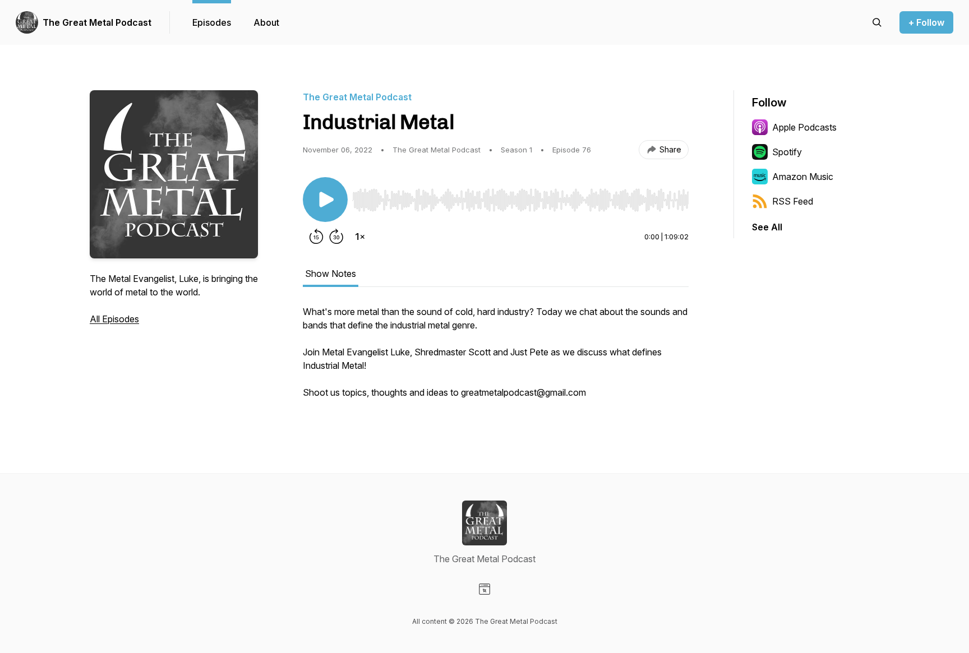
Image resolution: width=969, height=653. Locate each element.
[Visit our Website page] (484, 589)
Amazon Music (802, 176)
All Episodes (114, 319)
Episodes (211, 22)
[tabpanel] (496, 357)
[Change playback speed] (360, 236)
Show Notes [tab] (330, 273)
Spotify (787, 152)
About (266, 22)
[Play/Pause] (325, 199)
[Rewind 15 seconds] (316, 236)
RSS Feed (792, 201)
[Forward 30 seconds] (336, 236)
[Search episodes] (877, 22)
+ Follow (926, 22)
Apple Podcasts (804, 127)
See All (767, 227)
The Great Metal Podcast (97, 22)
